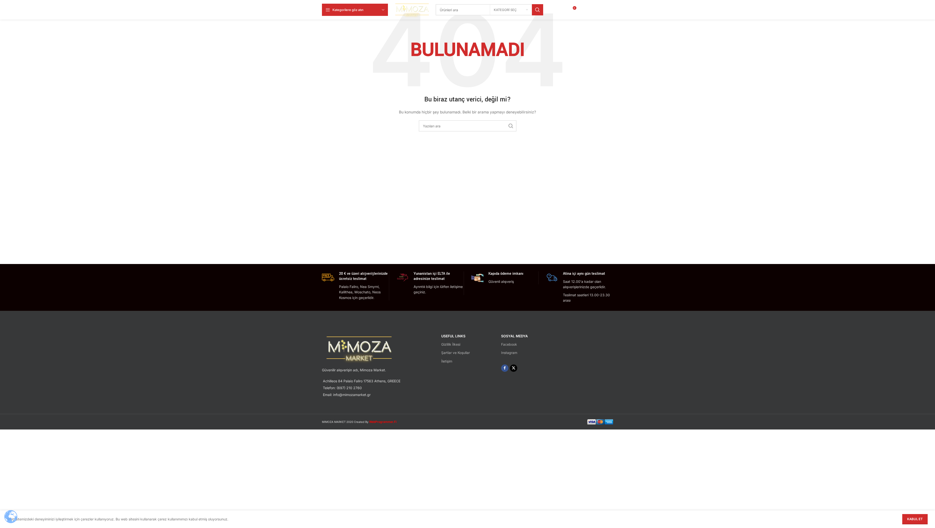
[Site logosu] (412, 9)
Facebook (509, 344)
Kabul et (915, 519)
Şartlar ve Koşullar (455, 353)
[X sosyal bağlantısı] (608, 10)
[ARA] (537, 9)
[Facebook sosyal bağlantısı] (596, 10)
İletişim (446, 361)
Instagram (509, 353)
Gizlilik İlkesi (450, 344)
